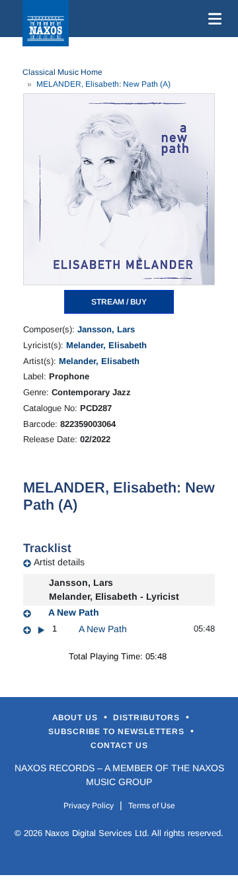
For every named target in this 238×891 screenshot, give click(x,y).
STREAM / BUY (119, 301)
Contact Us (119, 745)
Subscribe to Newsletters (117, 731)
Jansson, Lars (106, 329)
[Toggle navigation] (212, 18)
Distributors (147, 717)
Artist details (59, 562)
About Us (76, 717)
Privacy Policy (88, 805)
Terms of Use (151, 805)
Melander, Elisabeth (106, 345)
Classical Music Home (62, 72)
